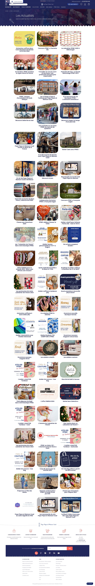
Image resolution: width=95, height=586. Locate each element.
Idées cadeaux (49, 7)
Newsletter (63, 7)
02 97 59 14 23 (82, 540)
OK (70, 548)
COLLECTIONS (35, 7)
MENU (6, 5)
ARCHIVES (42, 7)
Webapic (60, 583)
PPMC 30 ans (56, 7)
